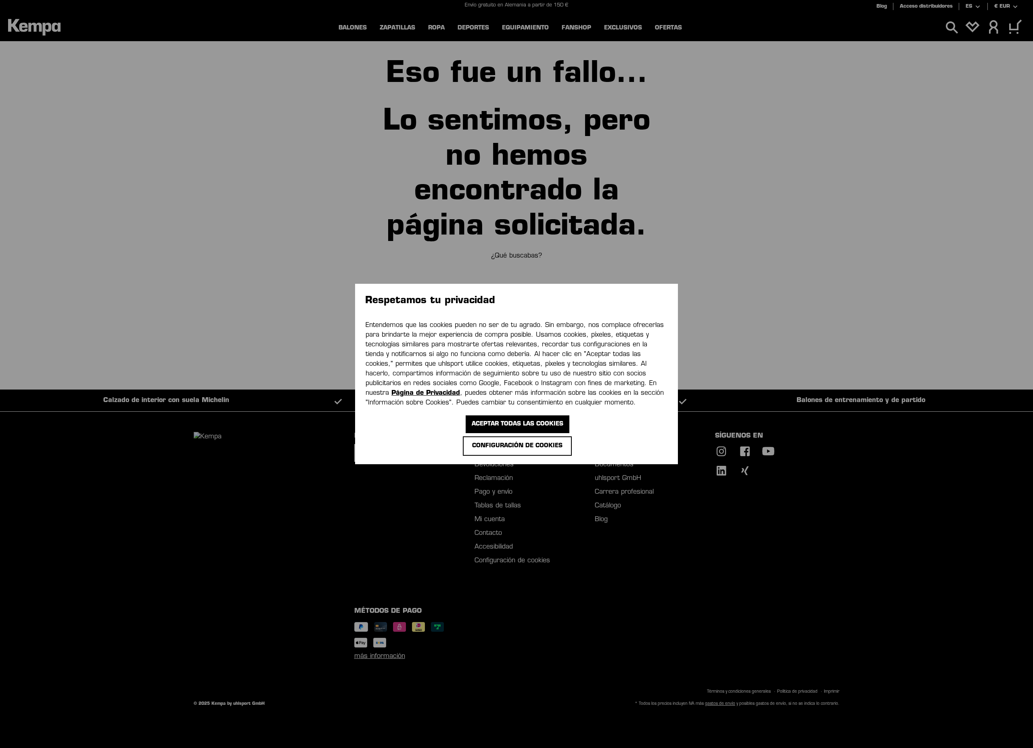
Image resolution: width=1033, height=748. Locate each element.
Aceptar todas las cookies (517, 424)
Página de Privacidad (425, 393)
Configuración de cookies (517, 446)
